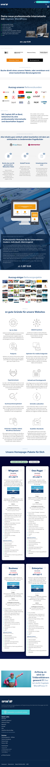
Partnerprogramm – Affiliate (8, 737)
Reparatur (4, 724)
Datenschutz (11, 764)
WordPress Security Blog (7, 730)
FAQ (3, 728)
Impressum (4, 764)
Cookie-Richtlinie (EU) (20, 764)
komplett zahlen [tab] (19, 462)
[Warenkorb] (46, 4)
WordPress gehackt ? (6, 720)
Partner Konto (5, 741)
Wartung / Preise (5, 722)
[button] (25, 41)
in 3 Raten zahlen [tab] (34, 462)
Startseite (4, 718)
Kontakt (3, 726)
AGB (27, 764)
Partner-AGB (5, 743)
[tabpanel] (25, 561)
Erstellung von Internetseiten (8, 732)
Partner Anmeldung (6, 739)
